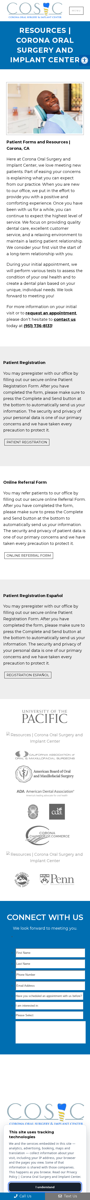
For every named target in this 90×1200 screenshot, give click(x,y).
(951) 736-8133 (38, 325)
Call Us (25, 1196)
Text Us (70, 1196)
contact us (65, 319)
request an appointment (51, 313)
